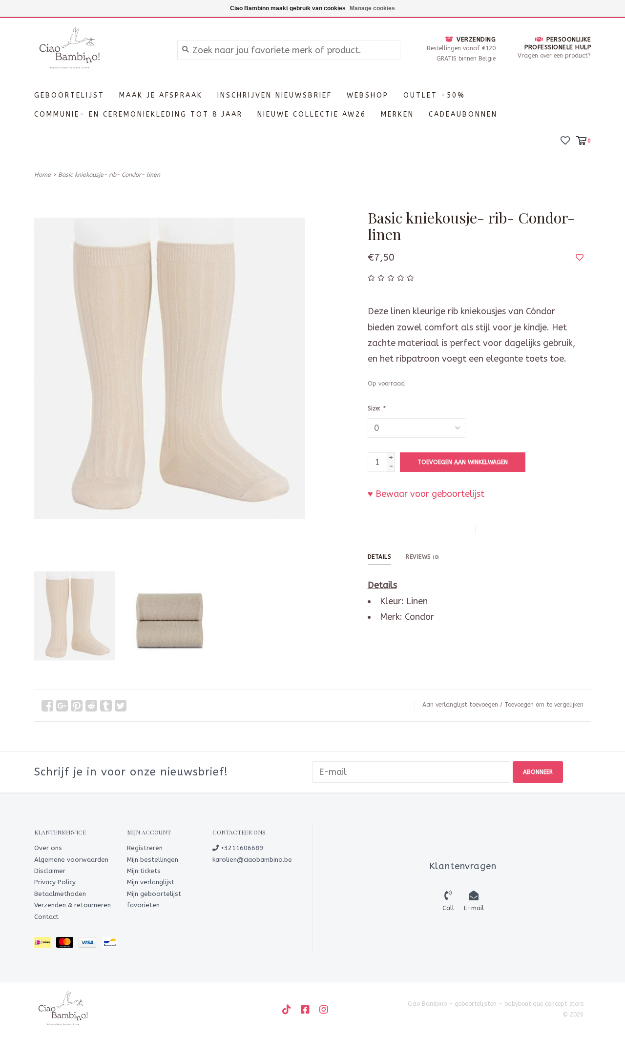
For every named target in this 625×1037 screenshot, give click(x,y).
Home (42, 174)
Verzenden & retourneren (72, 905)
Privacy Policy (55, 882)
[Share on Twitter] (120, 706)
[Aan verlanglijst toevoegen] (579, 257)
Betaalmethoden (60, 893)
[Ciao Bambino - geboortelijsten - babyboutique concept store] (98, 49)
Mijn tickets (144, 870)
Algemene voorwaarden (71, 859)
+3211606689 (241, 848)
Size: (376, 408)
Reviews (422, 556)
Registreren (145, 848)
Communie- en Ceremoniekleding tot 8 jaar (138, 114)
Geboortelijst (69, 95)
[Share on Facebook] (47, 706)
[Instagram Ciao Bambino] (323, 1010)
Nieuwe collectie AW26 (311, 114)
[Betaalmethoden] (45, 944)
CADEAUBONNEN (463, 114)
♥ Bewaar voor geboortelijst (426, 493)
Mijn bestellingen (152, 859)
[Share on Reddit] (91, 706)
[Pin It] (77, 706)
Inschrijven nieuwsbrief (274, 95)
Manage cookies (372, 8)
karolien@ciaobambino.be (252, 859)
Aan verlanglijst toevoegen (460, 704)
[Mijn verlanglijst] (565, 139)
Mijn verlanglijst (150, 882)
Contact (46, 916)
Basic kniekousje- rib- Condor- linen (109, 174)
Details (380, 556)
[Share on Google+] (62, 706)
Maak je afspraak (161, 95)
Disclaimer (49, 870)
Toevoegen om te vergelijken (543, 704)
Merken (397, 114)
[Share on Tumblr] (106, 706)
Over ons (48, 848)
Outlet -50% (434, 95)
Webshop (368, 95)
